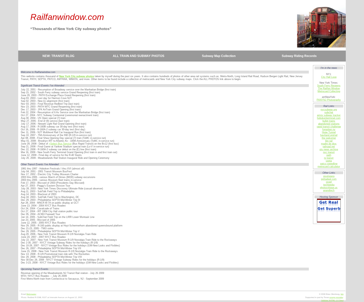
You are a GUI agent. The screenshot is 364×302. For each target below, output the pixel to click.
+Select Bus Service (60, 143)
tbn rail (329, 140)
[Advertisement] (165, 63)
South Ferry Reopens (328, 85)
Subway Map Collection (219, 56)
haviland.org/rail (328, 135)
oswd (329, 181)
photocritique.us (328, 187)
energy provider (336, 297)
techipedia (328, 184)
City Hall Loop (329, 77)
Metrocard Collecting (329, 91)
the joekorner (329, 138)
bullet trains (328, 120)
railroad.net (329, 146)
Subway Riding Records (299, 56)
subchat (328, 112)
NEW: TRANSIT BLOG (58, 56)
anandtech (328, 190)
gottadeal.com (329, 179)
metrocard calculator (329, 166)
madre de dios (329, 143)
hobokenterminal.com (328, 118)
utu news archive (328, 149)
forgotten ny (328, 129)
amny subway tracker (328, 115)
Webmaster (31, 294)
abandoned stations (329, 123)
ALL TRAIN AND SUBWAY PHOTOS (138, 56)
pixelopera (328, 176)
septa (329, 160)
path (328, 155)
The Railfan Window (329, 88)
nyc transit (329, 152)
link (342, 294)
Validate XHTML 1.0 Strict (332, 300)
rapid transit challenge (329, 126)
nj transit (328, 158)
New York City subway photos (76, 76)
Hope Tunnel (329, 132)
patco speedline (328, 163)
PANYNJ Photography (329, 99)
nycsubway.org (329, 109)
